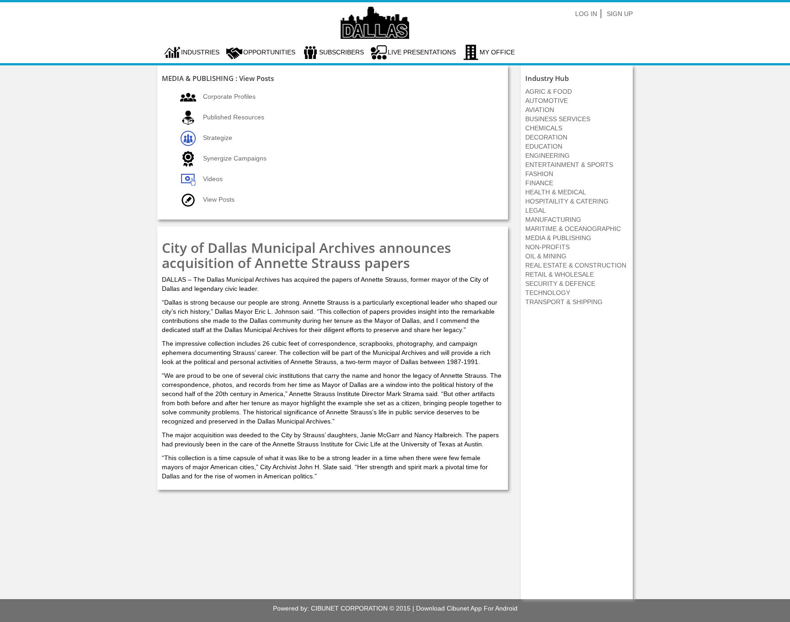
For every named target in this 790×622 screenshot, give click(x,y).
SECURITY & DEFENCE (560, 283)
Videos (213, 178)
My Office (497, 52)
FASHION (539, 173)
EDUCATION (543, 146)
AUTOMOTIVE (546, 100)
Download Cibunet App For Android (467, 608)
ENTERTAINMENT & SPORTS (569, 164)
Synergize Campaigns (235, 158)
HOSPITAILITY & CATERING (567, 201)
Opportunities (269, 52)
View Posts (219, 199)
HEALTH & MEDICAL (555, 192)
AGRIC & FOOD (548, 91)
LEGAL (535, 210)
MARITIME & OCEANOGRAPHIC (573, 228)
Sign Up (620, 13)
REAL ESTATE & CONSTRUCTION (575, 265)
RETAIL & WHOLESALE (559, 274)
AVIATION (539, 109)
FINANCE (539, 183)
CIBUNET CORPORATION (349, 608)
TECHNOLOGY (547, 292)
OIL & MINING (545, 256)
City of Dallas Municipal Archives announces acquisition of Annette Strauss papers (306, 255)
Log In (586, 13)
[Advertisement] (577, 457)
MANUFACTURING (553, 219)
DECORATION (546, 137)
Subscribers (341, 52)
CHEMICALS (543, 128)
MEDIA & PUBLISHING (558, 237)
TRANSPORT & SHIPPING (564, 302)
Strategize (217, 137)
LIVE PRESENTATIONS (422, 52)
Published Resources (233, 117)
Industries (200, 52)
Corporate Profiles (229, 96)
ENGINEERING (547, 155)
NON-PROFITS (547, 247)
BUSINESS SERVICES (557, 119)
